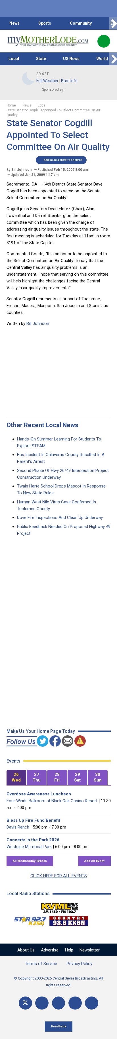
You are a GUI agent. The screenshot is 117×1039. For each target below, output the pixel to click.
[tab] (16, 777)
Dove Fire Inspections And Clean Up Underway (60, 517)
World (102, 58)
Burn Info (69, 80)
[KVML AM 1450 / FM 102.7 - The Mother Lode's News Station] (59, 906)
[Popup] (103, 41)
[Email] (75, 1003)
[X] (25, 1003)
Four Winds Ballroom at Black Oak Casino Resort (52, 800)
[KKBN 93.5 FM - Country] (68, 919)
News (14, 23)
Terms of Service (41, 963)
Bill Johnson (37, 323)
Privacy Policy (79, 963)
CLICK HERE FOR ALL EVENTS (58, 875)
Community (81, 23)
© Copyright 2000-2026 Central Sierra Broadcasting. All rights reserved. (58, 981)
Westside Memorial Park (29, 846)
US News (71, 58)
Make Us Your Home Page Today (41, 731)
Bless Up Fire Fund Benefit (33, 820)
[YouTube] (58, 1003)
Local (14, 58)
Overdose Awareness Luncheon (39, 794)
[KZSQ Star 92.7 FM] (27, 919)
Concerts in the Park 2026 (33, 839)
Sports (44, 23)
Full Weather (47, 80)
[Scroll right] (113, 23)
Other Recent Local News (42, 425)
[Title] (91, 1003)
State (41, 58)
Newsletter (90, 950)
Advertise (49, 950)
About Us (26, 950)
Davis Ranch (18, 827)
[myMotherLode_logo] (48, 41)
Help (69, 950)
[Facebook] (42, 1003)
